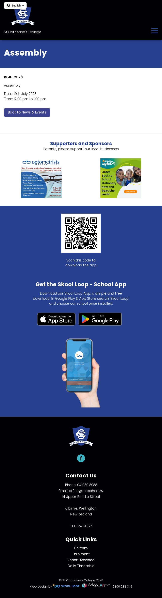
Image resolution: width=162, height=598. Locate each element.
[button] (15, 5)
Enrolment (81, 554)
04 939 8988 (87, 485)
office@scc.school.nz (86, 490)
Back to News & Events (27, 112)
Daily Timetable (81, 566)
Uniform (81, 548)
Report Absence (81, 560)
